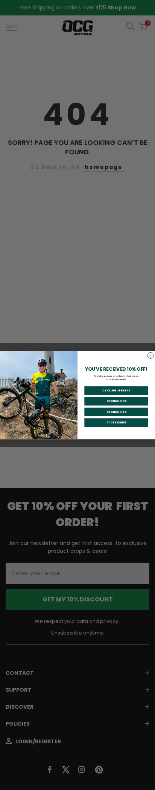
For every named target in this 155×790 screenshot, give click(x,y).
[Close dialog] (150, 355)
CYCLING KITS (116, 411)
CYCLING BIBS (116, 401)
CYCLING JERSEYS (116, 390)
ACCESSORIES (116, 422)
